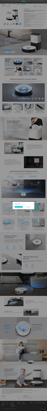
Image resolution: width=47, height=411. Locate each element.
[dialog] (23, 205)
